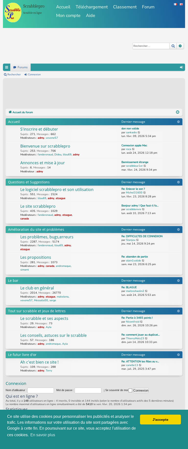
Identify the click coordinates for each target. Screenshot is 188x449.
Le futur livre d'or (22, 354)
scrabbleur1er (134, 166)
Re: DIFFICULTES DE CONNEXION (142, 236)
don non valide (130, 128)
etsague (60, 198)
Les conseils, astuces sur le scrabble (53, 335)
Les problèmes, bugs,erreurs (46, 237)
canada (24, 218)
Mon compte (68, 15)
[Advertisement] (95, 94)
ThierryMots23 (135, 338)
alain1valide (133, 260)
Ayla (48, 327)
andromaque (63, 266)
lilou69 (67, 154)
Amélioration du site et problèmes (36, 229)
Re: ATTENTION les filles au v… (140, 361)
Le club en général (37, 288)
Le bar (13, 280)
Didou (57, 154)
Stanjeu (130, 240)
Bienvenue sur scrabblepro (45, 146)
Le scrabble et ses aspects (44, 318)
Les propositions (35, 257)
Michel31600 (134, 192)
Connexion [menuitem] (181, 67)
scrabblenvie (133, 209)
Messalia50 (41, 300)
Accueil (63, 7)
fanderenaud (45, 154)
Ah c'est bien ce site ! (39, 362)
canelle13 (132, 365)
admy (41, 138)
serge (52, 300)
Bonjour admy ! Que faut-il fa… (140, 205)
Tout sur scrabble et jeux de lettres (37, 311)
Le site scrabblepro (38, 206)
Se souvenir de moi (117, 390)
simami (24, 270)
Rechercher (14, 74)
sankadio (131, 132)
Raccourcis (6, 67)
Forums (23, 67)
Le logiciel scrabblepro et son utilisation (57, 189)
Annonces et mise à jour (42, 162)
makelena (63, 297)
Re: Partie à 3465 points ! (137, 318)
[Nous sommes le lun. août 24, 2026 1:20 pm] (177, 112)
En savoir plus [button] (42, 435)
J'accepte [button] (160, 420)
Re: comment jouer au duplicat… (140, 335)
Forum (148, 7)
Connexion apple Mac (134, 145)
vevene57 (52, 138)
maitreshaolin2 (135, 291)
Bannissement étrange (134, 162)
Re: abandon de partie (134, 257)
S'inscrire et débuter (39, 129)
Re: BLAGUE (129, 287)
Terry (49, 370)
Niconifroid (132, 322)
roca (128, 149)
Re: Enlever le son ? (133, 189)
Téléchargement (92, 7)
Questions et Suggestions (29, 182)
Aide (90, 15)
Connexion (34, 74)
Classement (125, 7)
